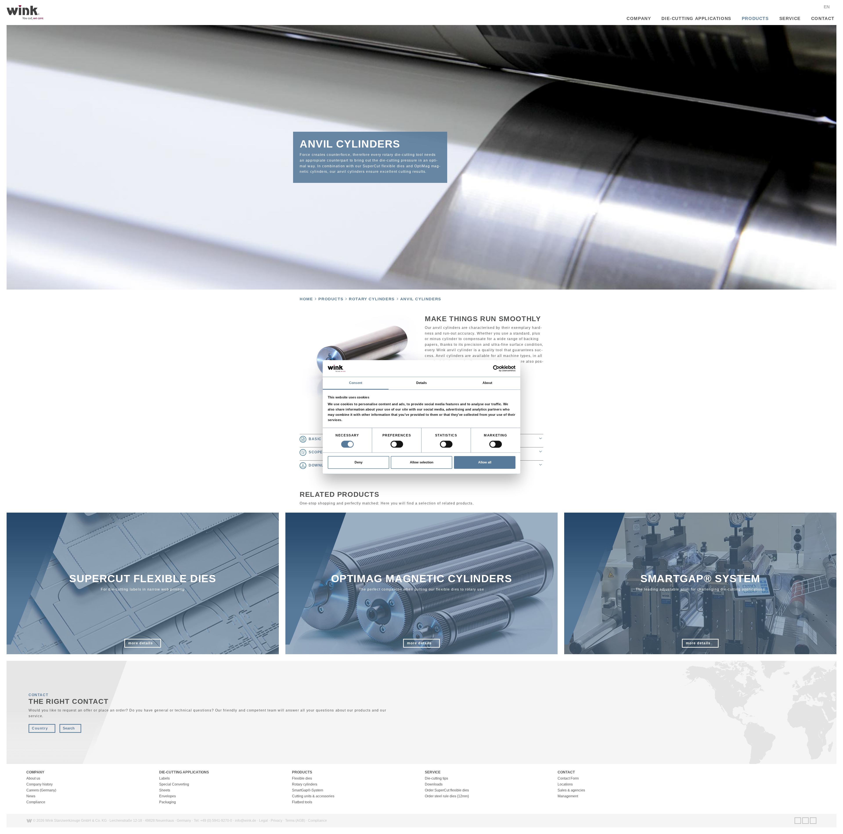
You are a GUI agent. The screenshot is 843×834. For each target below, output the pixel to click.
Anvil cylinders (420, 299)
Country (40, 728)
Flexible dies (302, 778)
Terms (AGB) (295, 820)
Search (69, 728)
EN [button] (827, 6)
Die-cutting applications (696, 18)
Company (639, 18)
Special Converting (174, 784)
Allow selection (421, 462)
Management (568, 796)
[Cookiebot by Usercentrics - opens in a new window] (496, 368)
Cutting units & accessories (313, 796)
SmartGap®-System (307, 790)
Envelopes (167, 796)
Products (755, 18)
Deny (358, 462)
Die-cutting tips (436, 778)
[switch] (397, 444)
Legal (263, 820)
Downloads (434, 784)
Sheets (164, 790)
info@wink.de (245, 820)
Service (790, 18)
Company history (39, 784)
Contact (822, 18)
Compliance (35, 802)
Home (306, 299)
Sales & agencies (571, 790)
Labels (164, 778)
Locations (565, 784)
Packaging (167, 802)
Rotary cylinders (372, 299)
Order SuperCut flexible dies (447, 790)
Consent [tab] (355, 383)
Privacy (276, 820)
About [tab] (487, 383)
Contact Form (568, 778)
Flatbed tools (302, 802)
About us (33, 778)
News (30, 796)
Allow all (484, 462)
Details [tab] (421, 383)
